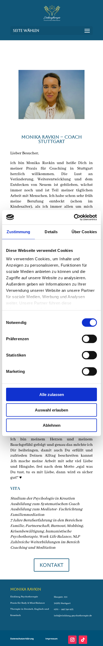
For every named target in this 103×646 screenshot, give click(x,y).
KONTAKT (51, 564)
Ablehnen (51, 425)
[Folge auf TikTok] (83, 639)
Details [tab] (51, 232)
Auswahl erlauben (51, 410)
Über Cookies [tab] (84, 232)
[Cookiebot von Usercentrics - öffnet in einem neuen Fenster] (74, 217)
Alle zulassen (51, 394)
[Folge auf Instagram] (72, 639)
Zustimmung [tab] (18, 232)
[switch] (89, 339)
